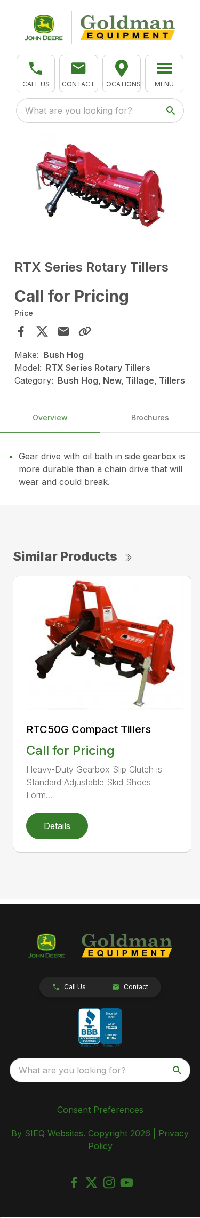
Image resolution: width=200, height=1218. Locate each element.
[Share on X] (42, 331)
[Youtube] (126, 1182)
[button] (36, 73)
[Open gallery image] (100, 184)
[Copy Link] (84, 331)
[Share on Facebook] (20, 331)
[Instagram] (109, 1182)
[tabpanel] (100, 186)
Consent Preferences (100, 1109)
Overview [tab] (50, 417)
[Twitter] (91, 1182)
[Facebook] (74, 1182)
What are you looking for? (78, 110)
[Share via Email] (63, 331)
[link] (121, 73)
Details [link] (57, 826)
